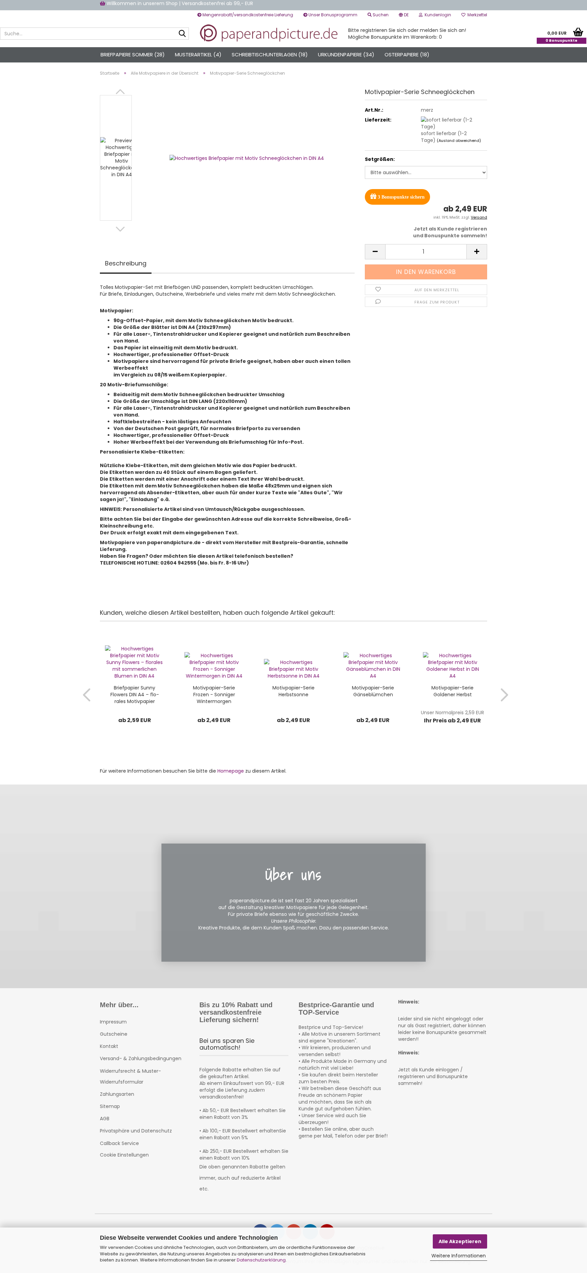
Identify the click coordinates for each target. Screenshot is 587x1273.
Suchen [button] (380, 15)
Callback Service (119, 1143)
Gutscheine (113, 1034)
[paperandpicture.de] (268, 33)
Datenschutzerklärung (261, 1260)
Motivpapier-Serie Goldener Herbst (452, 691)
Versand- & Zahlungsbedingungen (140, 1058)
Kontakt (109, 1046)
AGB (104, 1118)
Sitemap (110, 1106)
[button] (404, 15)
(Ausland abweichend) (459, 140)
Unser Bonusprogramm (332, 15)
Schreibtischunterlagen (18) (270, 54)
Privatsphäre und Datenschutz (136, 1130)
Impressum (113, 1021)
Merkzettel (476, 15)
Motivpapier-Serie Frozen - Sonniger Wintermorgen (214, 694)
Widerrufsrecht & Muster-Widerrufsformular (130, 1076)
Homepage (230, 771)
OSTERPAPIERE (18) (407, 54)
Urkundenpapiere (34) (346, 54)
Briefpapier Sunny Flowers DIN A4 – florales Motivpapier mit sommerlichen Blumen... (134, 694)
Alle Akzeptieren (460, 1241)
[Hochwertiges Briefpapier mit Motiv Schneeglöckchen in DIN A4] (247, 157)
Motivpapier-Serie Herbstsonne (293, 691)
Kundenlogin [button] (437, 15)
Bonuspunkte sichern (401, 197)
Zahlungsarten (117, 1094)
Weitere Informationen (458, 1255)
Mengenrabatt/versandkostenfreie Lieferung (247, 15)
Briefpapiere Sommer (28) (133, 54)
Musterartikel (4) (198, 54)
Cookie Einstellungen (124, 1154)
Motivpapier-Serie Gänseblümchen (373, 691)
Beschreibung (125, 263)
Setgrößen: (380, 159)
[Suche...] (182, 34)
